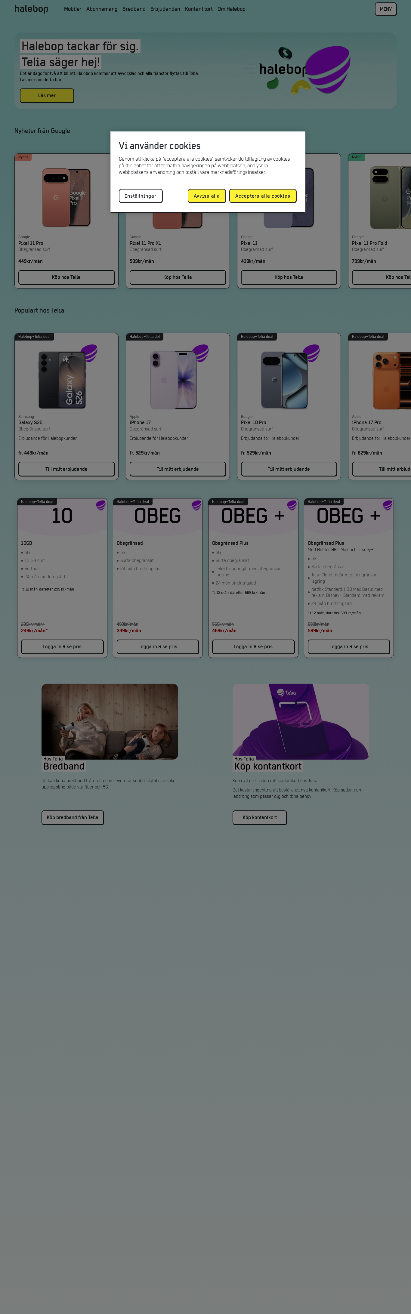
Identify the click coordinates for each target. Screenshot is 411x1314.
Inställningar (140, 196)
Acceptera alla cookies (262, 196)
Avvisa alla (207, 196)
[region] (207, 172)
